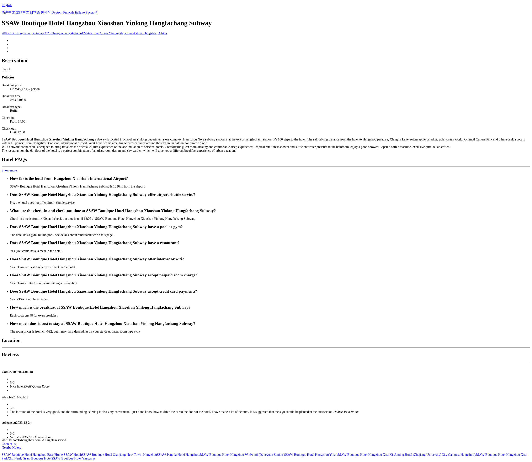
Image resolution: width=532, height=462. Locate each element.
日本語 (35, 12)
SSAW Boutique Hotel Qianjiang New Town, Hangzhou (119, 454)
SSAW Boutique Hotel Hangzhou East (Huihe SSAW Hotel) (42, 454)
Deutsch (57, 12)
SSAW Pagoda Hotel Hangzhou (178, 454)
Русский (91, 12)
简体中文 (8, 12)
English (7, 5)
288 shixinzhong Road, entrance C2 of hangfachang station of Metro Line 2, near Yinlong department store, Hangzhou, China (84, 33)
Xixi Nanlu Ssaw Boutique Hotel (29, 458)
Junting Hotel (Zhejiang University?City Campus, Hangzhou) (434, 454)
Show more (9, 170)
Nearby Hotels (11, 447)
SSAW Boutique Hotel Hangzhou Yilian (310, 454)
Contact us (9, 444)
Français (68, 12)
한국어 (46, 12)
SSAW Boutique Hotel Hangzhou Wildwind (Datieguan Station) (241, 454)
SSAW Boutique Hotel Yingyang (73, 458)
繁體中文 (22, 12)
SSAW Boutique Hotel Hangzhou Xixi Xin (365, 454)
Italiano (80, 12)
